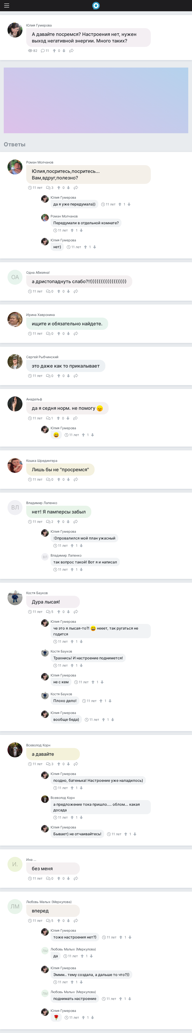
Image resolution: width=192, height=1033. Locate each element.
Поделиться (71, 50)
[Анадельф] (16, 403)
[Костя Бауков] (16, 597)
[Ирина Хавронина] (16, 319)
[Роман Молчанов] (16, 167)
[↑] (55, 51)
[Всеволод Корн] (16, 749)
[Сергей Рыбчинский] (16, 361)
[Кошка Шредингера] (16, 465)
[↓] (63, 51)
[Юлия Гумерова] (16, 30)
